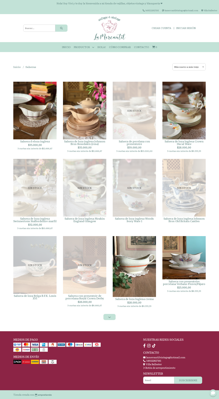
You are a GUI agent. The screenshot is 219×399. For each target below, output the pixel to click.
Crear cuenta (161, 28)
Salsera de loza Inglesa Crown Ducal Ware (184, 143)
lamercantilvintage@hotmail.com (165, 357)
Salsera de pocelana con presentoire (134, 143)
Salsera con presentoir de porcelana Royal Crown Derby (84, 297)
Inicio (66, 47)
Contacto (141, 47)
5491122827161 (153, 360)
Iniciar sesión (186, 28)
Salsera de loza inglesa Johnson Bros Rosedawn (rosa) (84, 143)
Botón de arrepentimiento (160, 367)
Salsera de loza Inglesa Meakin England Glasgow (85, 220)
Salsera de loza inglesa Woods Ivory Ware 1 (134, 220)
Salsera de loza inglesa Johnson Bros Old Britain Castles (184, 220)
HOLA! (101, 47)
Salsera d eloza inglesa (35, 141)
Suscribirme (188, 380)
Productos (82, 47)
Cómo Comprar (120, 47)
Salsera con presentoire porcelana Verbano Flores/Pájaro (184, 283)
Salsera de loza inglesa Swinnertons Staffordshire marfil (35, 220)
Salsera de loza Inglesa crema (134, 299)
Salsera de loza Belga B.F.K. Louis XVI (35, 297)
